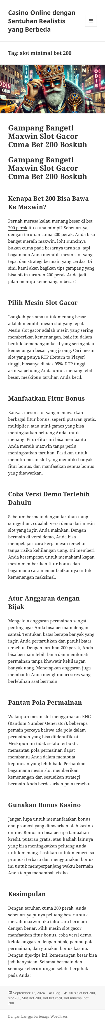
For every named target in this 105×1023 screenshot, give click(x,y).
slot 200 (14, 998)
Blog (56, 993)
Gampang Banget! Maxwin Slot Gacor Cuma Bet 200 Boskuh (47, 136)
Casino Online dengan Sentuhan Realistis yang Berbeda (41, 20)
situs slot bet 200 (82, 993)
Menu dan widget (91, 26)
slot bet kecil (52, 998)
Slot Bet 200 (31, 998)
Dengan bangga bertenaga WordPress (37, 1016)
